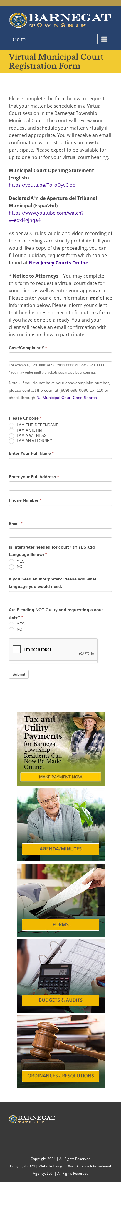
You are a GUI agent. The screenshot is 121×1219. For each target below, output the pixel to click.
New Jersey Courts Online (58, 262)
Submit (18, 674)
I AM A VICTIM (29, 430)
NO (19, 566)
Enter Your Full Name (31, 453)
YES (20, 561)
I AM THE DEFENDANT (37, 425)
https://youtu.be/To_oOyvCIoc (42, 185)
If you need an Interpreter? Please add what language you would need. (52, 583)
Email (15, 523)
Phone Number (25, 500)
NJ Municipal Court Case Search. (67, 397)
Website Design (51, 1166)
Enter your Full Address (34, 476)
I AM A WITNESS (31, 435)
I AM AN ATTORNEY (34, 441)
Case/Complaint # (28, 347)
